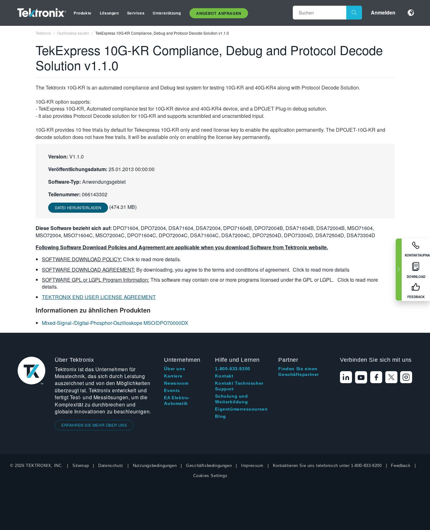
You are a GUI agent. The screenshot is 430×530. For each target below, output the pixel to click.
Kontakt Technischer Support (239, 386)
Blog (220, 416)
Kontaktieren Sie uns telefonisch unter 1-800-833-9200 (327, 465)
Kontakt (224, 375)
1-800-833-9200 (232, 368)
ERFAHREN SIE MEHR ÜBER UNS (94, 425)
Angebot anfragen (218, 13)
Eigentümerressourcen (241, 409)
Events (172, 390)
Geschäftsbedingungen (209, 465)
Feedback (400, 465)
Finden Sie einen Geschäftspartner (298, 371)
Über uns (174, 368)
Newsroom (176, 383)
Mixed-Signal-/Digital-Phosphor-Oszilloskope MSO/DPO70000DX (115, 322)
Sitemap (80, 465)
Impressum (252, 465)
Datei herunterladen (78, 207)
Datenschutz (110, 465)
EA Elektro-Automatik (177, 400)
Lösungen (109, 13)
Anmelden (383, 12)
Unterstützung (167, 13)
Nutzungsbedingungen (155, 465)
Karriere (173, 375)
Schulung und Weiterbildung (231, 399)
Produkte (83, 13)
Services (136, 13)
